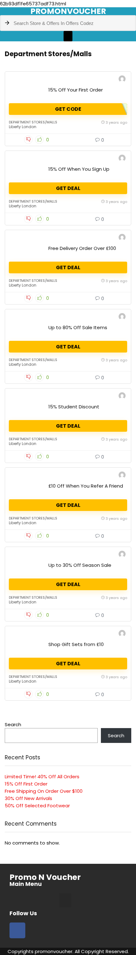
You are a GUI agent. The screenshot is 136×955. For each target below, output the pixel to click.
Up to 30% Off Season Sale (79, 565)
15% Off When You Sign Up (78, 169)
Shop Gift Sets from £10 (76, 644)
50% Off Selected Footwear (37, 805)
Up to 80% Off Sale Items (77, 327)
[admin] (122, 79)
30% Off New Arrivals (28, 798)
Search (13, 724)
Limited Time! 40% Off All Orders (42, 776)
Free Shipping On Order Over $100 (44, 791)
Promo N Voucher (45, 877)
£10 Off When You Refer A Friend (85, 486)
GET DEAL (68, 188)
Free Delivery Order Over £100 (82, 248)
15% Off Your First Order (75, 89)
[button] (68, 36)
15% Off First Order (26, 783)
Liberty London (22, 126)
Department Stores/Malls (33, 122)
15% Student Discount (73, 406)
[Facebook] (17, 930)
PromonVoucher (68, 11)
